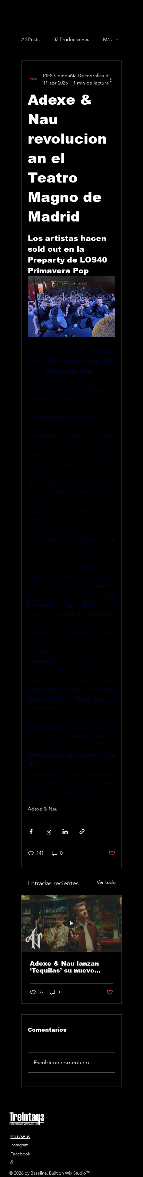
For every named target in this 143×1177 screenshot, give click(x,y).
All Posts (30, 39)
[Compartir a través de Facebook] (31, 831)
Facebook (20, 1153)
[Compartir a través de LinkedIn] (65, 831)
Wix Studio (75, 1173)
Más (107, 39)
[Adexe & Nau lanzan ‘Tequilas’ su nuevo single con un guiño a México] (71, 923)
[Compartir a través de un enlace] (82, 831)
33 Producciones (71, 39)
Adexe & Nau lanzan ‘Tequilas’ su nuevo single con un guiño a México (66, 967)
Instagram (19, 1144)
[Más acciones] (111, 79)
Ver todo (106, 882)
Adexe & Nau (43, 809)
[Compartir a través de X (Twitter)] (48, 831)
